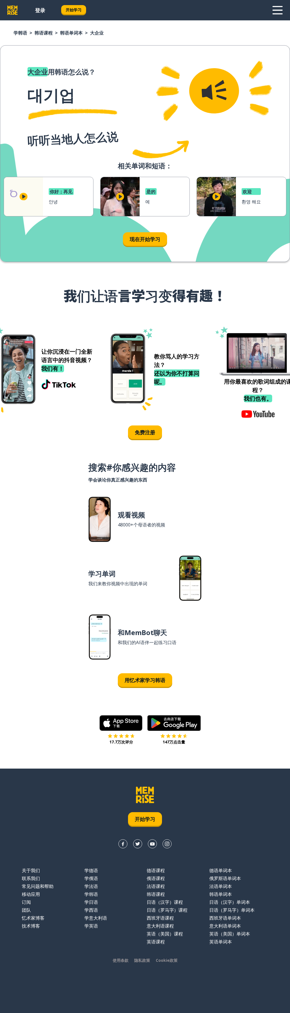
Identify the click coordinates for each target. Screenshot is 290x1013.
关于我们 (31, 870)
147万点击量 (174, 742)
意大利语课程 (160, 926)
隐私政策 (142, 960)
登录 (40, 10)
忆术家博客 (33, 918)
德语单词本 (220, 870)
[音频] (214, 90)
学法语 (91, 886)
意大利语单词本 (225, 926)
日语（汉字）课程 (165, 902)
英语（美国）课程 (165, 934)
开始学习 (74, 9)
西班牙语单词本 (225, 918)
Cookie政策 (167, 960)
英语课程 (156, 942)
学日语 (91, 902)
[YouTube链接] (152, 843)
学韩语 (20, 33)
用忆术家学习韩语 (145, 680)
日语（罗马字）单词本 (232, 910)
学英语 (91, 926)
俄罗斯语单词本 (225, 878)
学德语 (91, 870)
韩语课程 (44, 33)
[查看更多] (277, 10)
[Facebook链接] (122, 843)
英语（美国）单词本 (229, 934)
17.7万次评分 (121, 742)
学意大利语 (95, 918)
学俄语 (91, 878)
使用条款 (121, 960)
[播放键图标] (23, 196)
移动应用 (31, 894)
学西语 (91, 910)
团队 (26, 910)
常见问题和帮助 (38, 886)
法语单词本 (220, 886)
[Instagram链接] (167, 843)
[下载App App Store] (121, 723)
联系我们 (31, 878)
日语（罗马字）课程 (167, 910)
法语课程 (156, 886)
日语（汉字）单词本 (229, 902)
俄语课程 (156, 878)
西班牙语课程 (160, 918)
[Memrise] (12, 10)
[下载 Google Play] (174, 723)
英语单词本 (220, 942)
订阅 (26, 902)
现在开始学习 (145, 239)
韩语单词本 (71, 33)
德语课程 (156, 870)
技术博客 (31, 926)
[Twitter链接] (137, 843)
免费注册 (145, 432)
